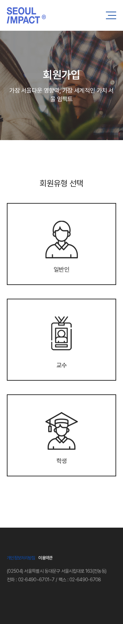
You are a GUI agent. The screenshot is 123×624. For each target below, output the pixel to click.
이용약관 (45, 557)
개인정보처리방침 (21, 557)
